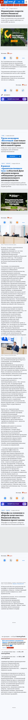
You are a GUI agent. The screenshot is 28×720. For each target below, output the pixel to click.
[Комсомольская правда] (8, 2)
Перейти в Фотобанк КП (18, 583)
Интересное (8, 163)
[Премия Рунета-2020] (14, 1)
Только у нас (10, 5)
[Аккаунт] (26, 2)
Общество (8, 510)
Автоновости (7, 95)
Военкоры (16, 5)
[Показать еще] (23, 58)
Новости (3, 5)
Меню (2, 2)
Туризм (3, 135)
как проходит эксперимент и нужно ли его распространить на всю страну (14, 643)
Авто (7, 8)
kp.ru (10, 53)
